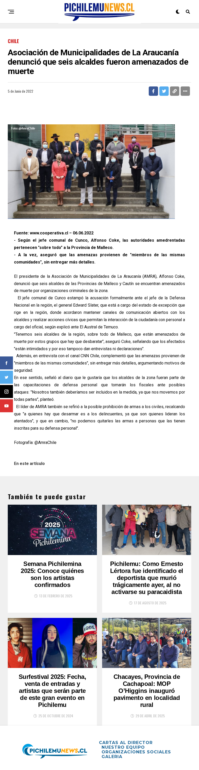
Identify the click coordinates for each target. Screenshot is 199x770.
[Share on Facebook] (153, 91)
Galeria (112, 756)
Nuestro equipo (123, 747)
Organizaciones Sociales (136, 751)
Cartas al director (126, 742)
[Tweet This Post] (164, 91)
